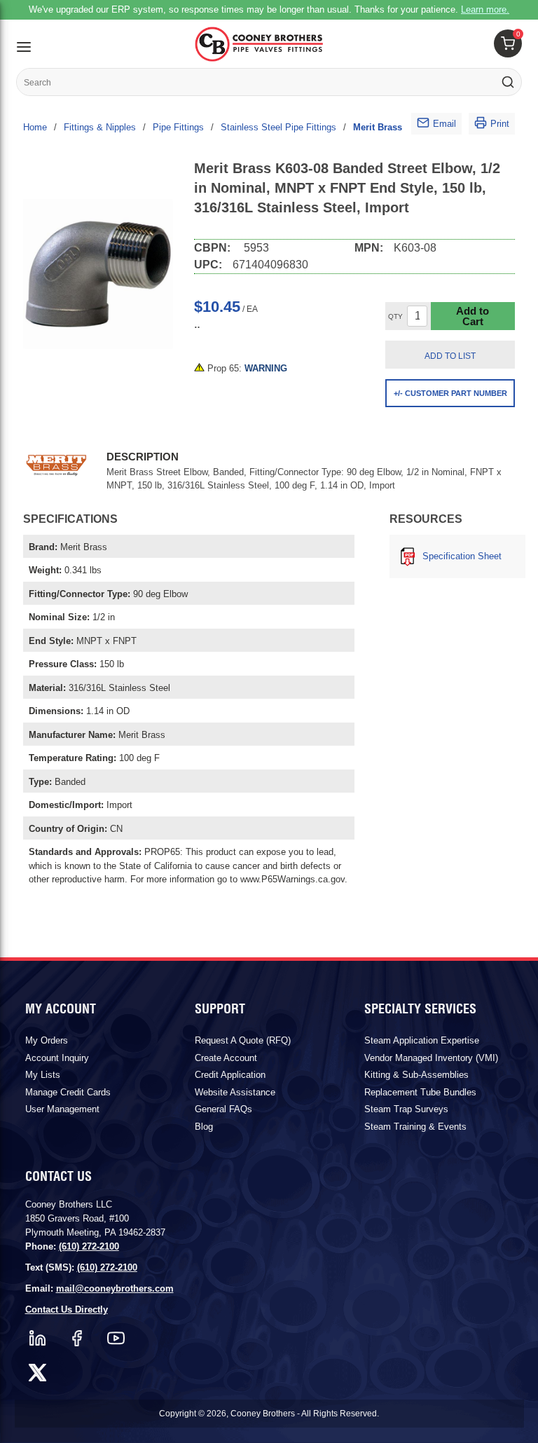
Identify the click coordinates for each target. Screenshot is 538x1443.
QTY (395, 316)
